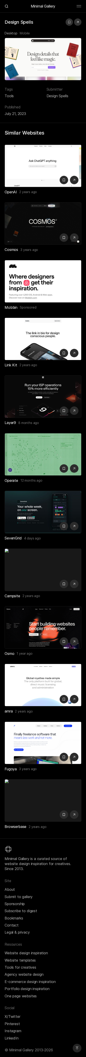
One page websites (21, 996)
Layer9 (10, 422)
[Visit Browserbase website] (74, 814)
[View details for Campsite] (43, 570)
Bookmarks (14, 918)
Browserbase (15, 826)
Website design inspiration (26, 953)
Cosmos (11, 249)
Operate (11, 480)
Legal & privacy (17, 932)
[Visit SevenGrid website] (74, 526)
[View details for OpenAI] (43, 166)
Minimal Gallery (43, 6)
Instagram (13, 1031)
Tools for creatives (20, 967)
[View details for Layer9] (43, 396)
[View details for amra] (43, 685)
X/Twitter (12, 1016)
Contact (12, 925)
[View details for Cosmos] (43, 223)
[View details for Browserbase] (43, 800)
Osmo (9, 653)
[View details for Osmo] (43, 627)
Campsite (12, 596)
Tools (9, 96)
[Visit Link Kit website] (74, 353)
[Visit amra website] (74, 699)
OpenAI (11, 192)
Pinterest (12, 1023)
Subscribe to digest (21, 911)
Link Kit (11, 365)
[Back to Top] (77, 1048)
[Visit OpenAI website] (74, 180)
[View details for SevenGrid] (43, 512)
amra (9, 711)
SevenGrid (13, 538)
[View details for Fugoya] (43, 743)
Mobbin (11, 307)
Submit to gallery (19, 896)
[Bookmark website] (69, 22)
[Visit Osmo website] (74, 641)
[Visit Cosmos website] (74, 237)
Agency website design (24, 974)
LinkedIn (12, 1038)
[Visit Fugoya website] (74, 757)
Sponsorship (15, 903)
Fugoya (11, 769)
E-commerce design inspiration (30, 981)
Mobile (25, 33)
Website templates (20, 960)
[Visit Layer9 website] (74, 410)
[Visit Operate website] (74, 468)
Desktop (11, 33)
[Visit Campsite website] (74, 584)
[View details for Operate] (43, 454)
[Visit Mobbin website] (43, 281)
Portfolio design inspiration (27, 988)
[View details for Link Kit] (43, 339)
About (10, 889)
